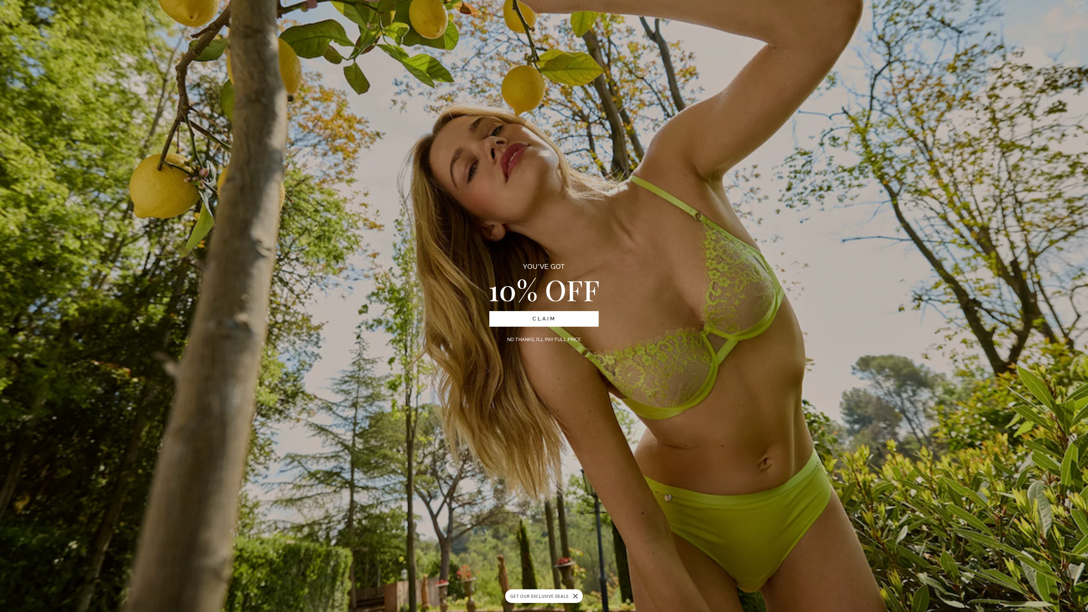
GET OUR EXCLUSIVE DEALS (539, 596)
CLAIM (544, 319)
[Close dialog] (1081, 7)
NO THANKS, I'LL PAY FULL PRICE (544, 339)
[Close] (575, 596)
